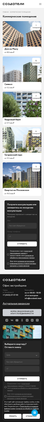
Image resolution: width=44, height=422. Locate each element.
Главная (6, 12)
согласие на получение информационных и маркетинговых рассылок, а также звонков (23, 263)
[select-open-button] (22, 355)
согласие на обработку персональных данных (22, 256)
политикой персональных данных (21, 252)
